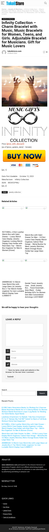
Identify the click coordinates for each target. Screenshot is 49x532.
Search (4, 390)
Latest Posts (7, 510)
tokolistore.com (14, 51)
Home (4, 9)
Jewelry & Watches (15, 9)
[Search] (45, 3)
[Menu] (2, 3)
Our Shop (6, 507)
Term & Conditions (9, 517)
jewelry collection (15, 192)
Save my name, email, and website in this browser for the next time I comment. (22, 371)
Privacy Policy (7, 514)
